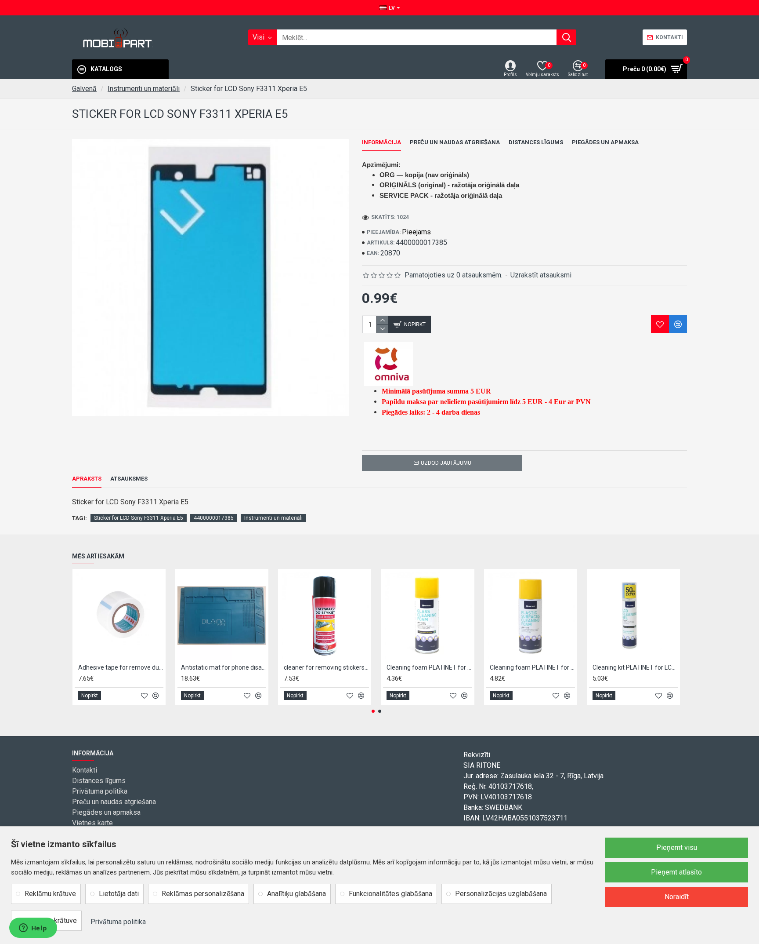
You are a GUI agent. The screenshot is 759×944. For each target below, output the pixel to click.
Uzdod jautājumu (446, 463)
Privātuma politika (118, 922)
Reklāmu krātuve (50, 893)
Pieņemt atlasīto (676, 872)
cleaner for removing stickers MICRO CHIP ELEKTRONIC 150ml (326, 667)
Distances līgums (536, 142)
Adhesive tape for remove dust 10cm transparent (120, 667)
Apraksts (86, 478)
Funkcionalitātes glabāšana (390, 893)
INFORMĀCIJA (381, 142)
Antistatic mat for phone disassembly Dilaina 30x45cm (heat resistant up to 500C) (223, 667)
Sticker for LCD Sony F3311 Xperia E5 (138, 518)
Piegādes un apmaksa (605, 142)
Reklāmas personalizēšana (203, 893)
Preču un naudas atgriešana (455, 142)
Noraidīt (677, 897)
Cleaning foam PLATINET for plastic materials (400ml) (532, 667)
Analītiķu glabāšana (296, 893)
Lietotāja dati (119, 893)
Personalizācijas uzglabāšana (501, 893)
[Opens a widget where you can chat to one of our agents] (33, 929)
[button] (373, 711)
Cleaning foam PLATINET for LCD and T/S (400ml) (429, 667)
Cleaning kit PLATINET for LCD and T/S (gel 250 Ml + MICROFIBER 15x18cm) (635, 667)
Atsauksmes (129, 478)
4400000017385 (214, 518)
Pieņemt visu (676, 847)
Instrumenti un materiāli (144, 88)
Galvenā (84, 88)
